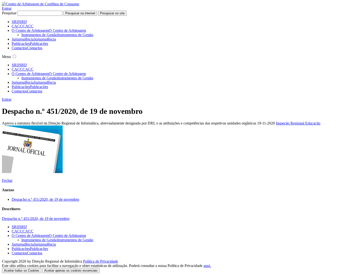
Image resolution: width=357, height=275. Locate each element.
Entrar (6, 8)
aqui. (207, 266)
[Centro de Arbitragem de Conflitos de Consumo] (40, 4)
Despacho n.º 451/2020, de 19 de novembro (45, 199)
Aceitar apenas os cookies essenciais (71, 270)
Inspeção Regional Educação (298, 123)
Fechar (7, 180)
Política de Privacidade (100, 261)
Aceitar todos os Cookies (21, 270)
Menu (6, 57)
